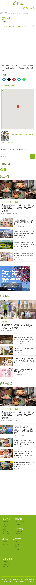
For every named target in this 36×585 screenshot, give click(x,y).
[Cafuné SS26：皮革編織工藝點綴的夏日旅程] (6, 347)
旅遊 (25, 8)
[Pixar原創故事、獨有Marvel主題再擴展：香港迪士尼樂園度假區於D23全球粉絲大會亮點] (6, 230)
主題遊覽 (5, 524)
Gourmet (5, 202)
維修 (17, 531)
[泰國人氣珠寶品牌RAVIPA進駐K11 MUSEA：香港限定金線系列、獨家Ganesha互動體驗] (6, 336)
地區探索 (5, 522)
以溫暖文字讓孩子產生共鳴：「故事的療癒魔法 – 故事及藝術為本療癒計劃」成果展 (24, 442)
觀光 (17, 522)
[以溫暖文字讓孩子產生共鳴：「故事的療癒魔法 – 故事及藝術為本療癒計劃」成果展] (6, 439)
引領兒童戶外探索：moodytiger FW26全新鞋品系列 (17, 326)
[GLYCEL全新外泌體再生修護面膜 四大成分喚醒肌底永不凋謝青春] (6, 358)
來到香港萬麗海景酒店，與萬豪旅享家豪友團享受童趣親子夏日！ (24, 222)
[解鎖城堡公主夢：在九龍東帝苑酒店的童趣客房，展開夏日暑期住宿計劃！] (6, 253)
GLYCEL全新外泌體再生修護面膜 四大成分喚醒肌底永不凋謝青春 (24, 361)
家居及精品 (6, 567)
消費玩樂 (15, 13)
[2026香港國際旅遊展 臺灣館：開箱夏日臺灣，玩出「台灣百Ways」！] (6, 462)
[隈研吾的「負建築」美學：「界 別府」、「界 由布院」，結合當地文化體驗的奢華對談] (6, 241)
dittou (16, 149)
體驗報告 (17, 202)
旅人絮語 (5, 531)
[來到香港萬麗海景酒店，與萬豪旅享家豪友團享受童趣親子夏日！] (6, 219)
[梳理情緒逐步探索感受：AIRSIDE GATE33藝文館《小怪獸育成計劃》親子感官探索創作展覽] (6, 426)
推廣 (20, 531)
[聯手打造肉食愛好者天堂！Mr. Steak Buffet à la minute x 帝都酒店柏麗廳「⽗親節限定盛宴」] (6, 450)
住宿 (10, 13)
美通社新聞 (6, 534)
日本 (5, 26)
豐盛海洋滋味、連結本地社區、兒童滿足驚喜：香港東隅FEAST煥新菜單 (18, 208)
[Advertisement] (18, 46)
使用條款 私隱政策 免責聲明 (26, 579)
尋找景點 (4, 13)
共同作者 (15, 579)
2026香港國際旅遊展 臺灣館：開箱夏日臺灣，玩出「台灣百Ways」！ (24, 464)
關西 (9, 26)
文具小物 (16, 544)
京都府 (13, 26)
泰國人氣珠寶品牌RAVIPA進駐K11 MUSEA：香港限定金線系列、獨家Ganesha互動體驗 (23, 339)
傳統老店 (7, 85)
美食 (20, 13)
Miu (16, 213)
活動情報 (5, 542)
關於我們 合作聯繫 (7, 579)
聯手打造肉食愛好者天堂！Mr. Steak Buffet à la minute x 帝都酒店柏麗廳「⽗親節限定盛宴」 (24, 453)
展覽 (17, 533)
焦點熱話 (5, 529)
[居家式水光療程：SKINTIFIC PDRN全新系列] (6, 369)
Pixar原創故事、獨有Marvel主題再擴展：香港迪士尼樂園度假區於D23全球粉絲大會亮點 (24, 233)
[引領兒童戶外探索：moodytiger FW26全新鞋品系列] (18, 301)
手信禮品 (16, 549)
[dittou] (19, 1)
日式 (13, 85)
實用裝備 (4, 322)
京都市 (18, 26)
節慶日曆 (5, 544)
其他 (20, 533)
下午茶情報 (6, 564)
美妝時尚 (16, 547)
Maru (16, 330)
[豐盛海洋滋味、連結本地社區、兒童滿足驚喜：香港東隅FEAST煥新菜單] (18, 181)
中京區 (24, 26)
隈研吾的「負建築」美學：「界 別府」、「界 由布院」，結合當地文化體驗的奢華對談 (24, 244)
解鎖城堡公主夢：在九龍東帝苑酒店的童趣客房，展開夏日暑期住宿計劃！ (24, 255)
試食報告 (5, 562)
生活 (32, 8)
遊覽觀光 (25, 13)
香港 (11, 202)
